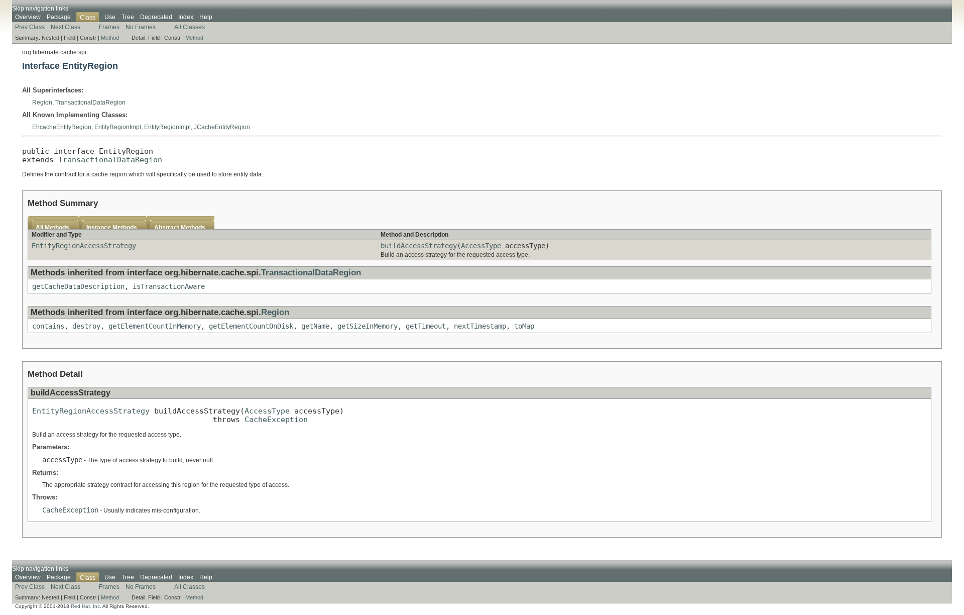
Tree (128, 17)
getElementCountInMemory (154, 326)
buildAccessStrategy (419, 246)
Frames (109, 27)
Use (109, 17)
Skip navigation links (40, 8)
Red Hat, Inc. (86, 606)
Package (59, 17)
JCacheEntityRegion (222, 127)
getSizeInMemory (367, 326)
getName (315, 326)
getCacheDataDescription (78, 286)
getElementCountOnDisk (251, 326)
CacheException (276, 419)
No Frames (141, 27)
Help (205, 17)
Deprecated (156, 17)
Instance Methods (111, 227)
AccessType (481, 246)
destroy (86, 326)
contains (48, 326)
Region (42, 102)
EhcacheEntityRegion (61, 127)
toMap (524, 326)
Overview (28, 17)
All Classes (189, 27)
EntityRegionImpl (117, 127)
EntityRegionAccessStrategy (84, 246)
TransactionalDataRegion (90, 102)
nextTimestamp (480, 326)
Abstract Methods (179, 227)
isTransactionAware (169, 286)
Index (185, 17)
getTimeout (426, 326)
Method (110, 38)
